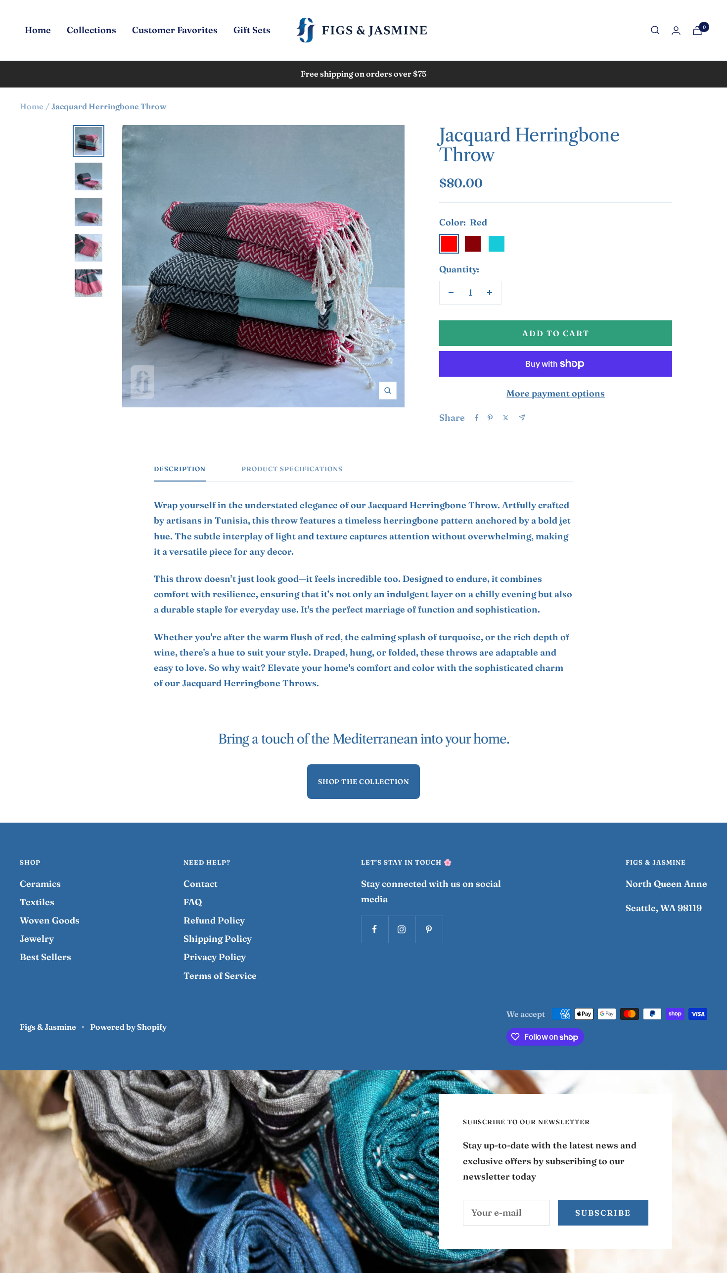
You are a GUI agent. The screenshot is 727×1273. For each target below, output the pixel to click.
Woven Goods (50, 920)
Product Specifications (292, 469)
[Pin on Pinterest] (490, 417)
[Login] (676, 30)
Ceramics (40, 883)
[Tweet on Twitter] (505, 417)
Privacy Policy (214, 957)
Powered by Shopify (128, 1027)
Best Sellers (45, 957)
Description (180, 469)
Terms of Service (220, 975)
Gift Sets (252, 30)
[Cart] (697, 30)
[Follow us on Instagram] (401, 929)
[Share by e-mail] (522, 417)
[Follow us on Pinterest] (429, 929)
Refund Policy (214, 920)
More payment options (555, 393)
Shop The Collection (363, 781)
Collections (91, 30)
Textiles (37, 902)
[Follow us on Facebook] (374, 929)
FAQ (192, 902)
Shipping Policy (217, 938)
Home (38, 30)
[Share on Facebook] (477, 417)
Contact (200, 883)
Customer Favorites (175, 30)
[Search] (655, 30)
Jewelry (37, 938)
